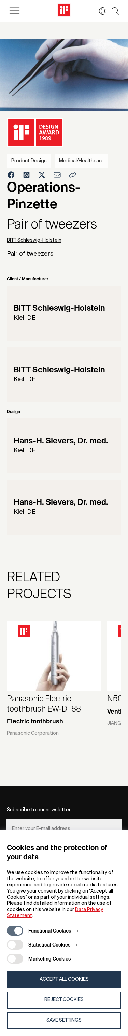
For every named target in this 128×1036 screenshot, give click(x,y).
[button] (99, 11)
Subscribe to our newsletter (39, 809)
